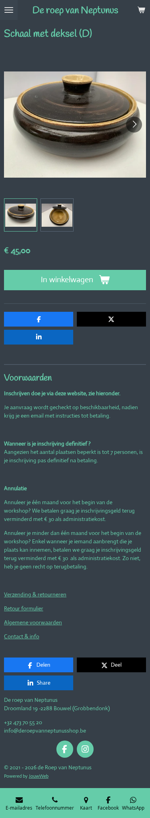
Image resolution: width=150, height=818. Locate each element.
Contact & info (21, 636)
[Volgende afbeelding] (134, 125)
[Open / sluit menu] (9, 10)
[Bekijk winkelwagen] (141, 10)
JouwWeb (38, 776)
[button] (20, 215)
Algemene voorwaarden (33, 622)
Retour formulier (23, 608)
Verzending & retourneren (35, 594)
